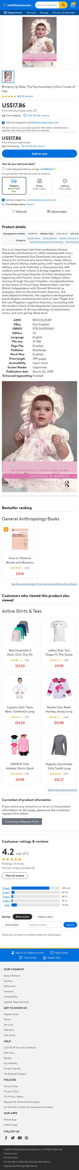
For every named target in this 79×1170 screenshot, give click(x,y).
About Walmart (12, 975)
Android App (10, 1124)
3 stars (6, 896)
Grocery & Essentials (64, 12)
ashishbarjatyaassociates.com (43, 122)
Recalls (7, 1058)
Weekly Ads (53, 957)
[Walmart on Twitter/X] (13, 1138)
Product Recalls (12, 1068)
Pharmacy (9, 1052)
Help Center (61, 952)
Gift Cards (9, 1035)
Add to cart (39, 153)
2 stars (6, 900)
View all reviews (15, 875)
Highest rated (45, 916)
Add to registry (59, 211)
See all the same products (62, 790)
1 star (7, 905)
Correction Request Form (22, 821)
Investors (9, 991)
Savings (44, 12)
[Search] (63, 5)
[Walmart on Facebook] (6, 1138)
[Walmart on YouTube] (20, 1138)
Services (31, 12)
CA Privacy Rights (13, 1096)
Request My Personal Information (22, 1102)
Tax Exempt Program (15, 1073)
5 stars (6, 888)
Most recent (22, 916)
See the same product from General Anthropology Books (44, 584)
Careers (8, 981)
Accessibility (10, 1063)
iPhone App (10, 1119)
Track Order (30, 957)
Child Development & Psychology (46, 242)
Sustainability (11, 996)
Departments (15, 12)
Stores (7, 1019)
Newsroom (10, 986)
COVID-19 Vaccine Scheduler (20, 1047)
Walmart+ (9, 1030)
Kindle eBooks (50, 238)
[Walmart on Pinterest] (27, 1138)
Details (30, 204)
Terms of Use (11, 1086)
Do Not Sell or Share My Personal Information (28, 1107)
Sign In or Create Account (30, 952)
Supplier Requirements (16, 1002)
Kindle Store (34, 238)
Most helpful (12, 924)
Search (70, 924)
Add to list (21, 211)
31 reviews (27, 96)
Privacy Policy (11, 1091)
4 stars (6, 892)
